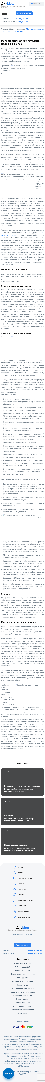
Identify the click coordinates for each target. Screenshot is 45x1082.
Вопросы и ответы (25, 900)
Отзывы (21, 895)
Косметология (23, 911)
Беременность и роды (22, 963)
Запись (8, 1073)
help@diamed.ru (22, 1066)
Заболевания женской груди (22, 988)
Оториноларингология (22, 996)
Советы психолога (22, 1003)
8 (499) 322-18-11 (23, 22)
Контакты (22, 906)
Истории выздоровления (22, 981)
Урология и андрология (22, 1006)
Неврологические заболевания (22, 992)
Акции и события (25, 878)
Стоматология (24, 917)
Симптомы (22, 889)
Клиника (36, 4)
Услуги (20, 867)
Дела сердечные (22, 978)
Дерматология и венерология (22, 974)
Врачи (20, 873)
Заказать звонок (24, 13)
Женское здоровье (22, 971)
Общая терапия (22, 999)
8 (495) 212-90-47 (23, 19)
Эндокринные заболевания (22, 1010)
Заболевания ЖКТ (22, 967)
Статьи (21, 884)
